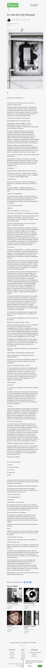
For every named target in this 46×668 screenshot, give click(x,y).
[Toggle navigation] (8, 9)
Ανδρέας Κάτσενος (14, 627)
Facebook (34, 654)
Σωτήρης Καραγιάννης (15, 605)
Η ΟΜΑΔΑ (23, 654)
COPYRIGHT (23, 656)
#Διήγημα (9, 25)
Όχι (29, 666)
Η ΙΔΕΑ (23, 652)
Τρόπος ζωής (12, 657)
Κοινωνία (12, 652)
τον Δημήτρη (21, 665)
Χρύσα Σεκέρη (30, 629)
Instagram (34, 656)
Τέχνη (11, 656)
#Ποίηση (9, 629)
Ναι (40, 666)
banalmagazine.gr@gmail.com (35, 652)
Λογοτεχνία (14, 23)
